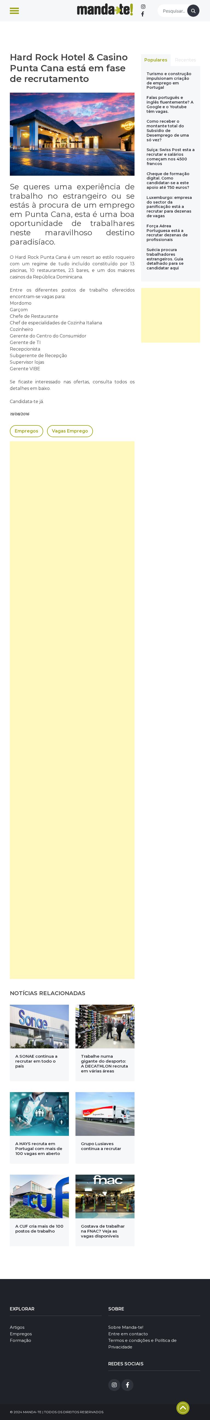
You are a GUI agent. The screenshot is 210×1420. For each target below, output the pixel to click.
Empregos (26, 431)
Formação (20, 1340)
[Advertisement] (72, 710)
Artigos (17, 1327)
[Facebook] (142, 14)
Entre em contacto (128, 1333)
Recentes (185, 60)
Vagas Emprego (70, 431)
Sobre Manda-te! (125, 1327)
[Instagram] (143, 7)
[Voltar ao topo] (182, 1408)
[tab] (156, 60)
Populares (155, 60)
